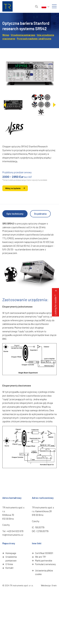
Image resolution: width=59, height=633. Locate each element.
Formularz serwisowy (45, 564)
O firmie (9, 564)
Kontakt (10, 567)
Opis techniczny (14, 213)
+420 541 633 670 (15, 531)
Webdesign (46, 585)
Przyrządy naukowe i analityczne (34, 38)
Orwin (54, 585)
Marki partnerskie (43, 560)
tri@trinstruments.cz (12, 534)
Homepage (11, 553)
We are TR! (40, 556)
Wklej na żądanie (13, 188)
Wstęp (5, 34)
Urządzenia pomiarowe (23, 34)
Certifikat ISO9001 (44, 553)
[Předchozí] (4, 105)
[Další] (54, 105)
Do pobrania (40, 213)
